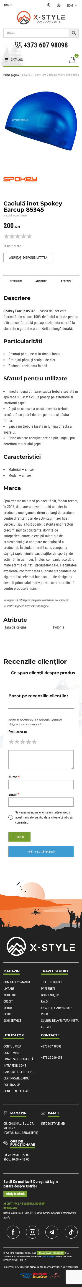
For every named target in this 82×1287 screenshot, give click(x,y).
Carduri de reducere (18, 1072)
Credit (8, 1001)
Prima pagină (11, 75)
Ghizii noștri (50, 995)
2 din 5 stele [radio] (17, 742)
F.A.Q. (45, 1001)
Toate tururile (51, 982)
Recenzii (66, 281)
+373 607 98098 (51, 1046)
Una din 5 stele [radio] (11, 742)
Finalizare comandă (18, 1059)
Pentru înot (39, 75)
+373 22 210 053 (51, 1057)
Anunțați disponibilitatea (28, 257)
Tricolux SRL (37, 1267)
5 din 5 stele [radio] (34, 742)
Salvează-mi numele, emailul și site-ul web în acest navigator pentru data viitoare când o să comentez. (44, 817)
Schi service (12, 1020)
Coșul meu (11, 1053)
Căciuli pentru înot (59, 75)
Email (13, 794)
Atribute (41, 281)
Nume (14, 777)
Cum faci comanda (17, 982)
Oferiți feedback (15, 1193)
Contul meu (12, 1046)
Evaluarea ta (17, 732)
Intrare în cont (14, 1065)
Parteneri (48, 988)
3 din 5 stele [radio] (23, 742)
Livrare (8, 988)
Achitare (9, 995)
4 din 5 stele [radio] (28, 742)
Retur (7, 1008)
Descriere (16, 281)
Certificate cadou (16, 1078)
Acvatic (26, 75)
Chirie (7, 1014)
